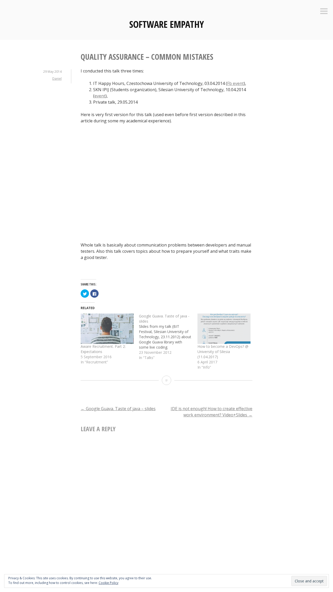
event (99, 96)
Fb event (235, 83)
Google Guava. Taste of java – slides (118, 408)
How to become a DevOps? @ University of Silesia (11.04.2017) (222, 351)
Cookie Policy (108, 583)
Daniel (57, 78)
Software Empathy (166, 24)
